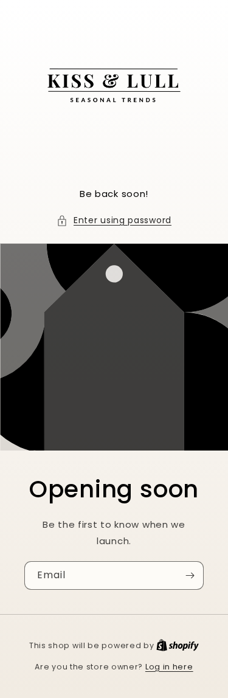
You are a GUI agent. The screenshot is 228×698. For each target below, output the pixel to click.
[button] (114, 220)
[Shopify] (177, 645)
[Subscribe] (189, 575)
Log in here (169, 666)
